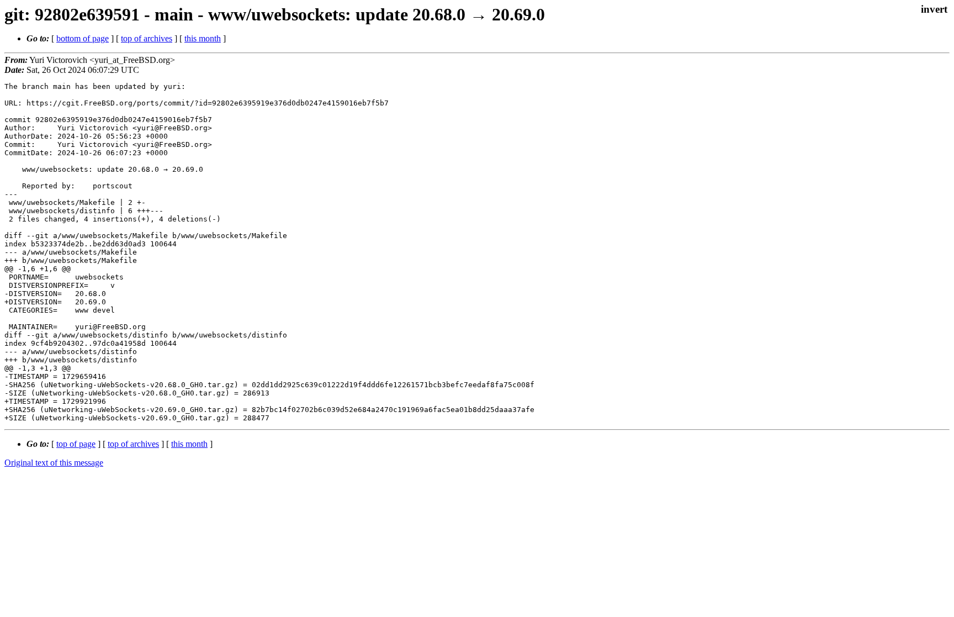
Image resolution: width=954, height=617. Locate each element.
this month (202, 38)
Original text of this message (53, 462)
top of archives (146, 38)
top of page (76, 444)
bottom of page (82, 38)
